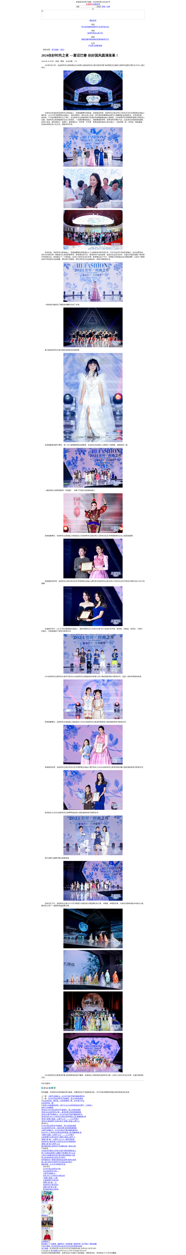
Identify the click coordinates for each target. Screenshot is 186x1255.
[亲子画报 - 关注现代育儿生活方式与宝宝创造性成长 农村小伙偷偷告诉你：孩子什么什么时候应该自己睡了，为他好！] (67, 1105)
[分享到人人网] (52, 1088)
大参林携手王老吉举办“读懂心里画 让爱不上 (63, 1121)
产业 (90, 45)
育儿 (93, 45)
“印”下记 (44, 1202)
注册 (108, 6)
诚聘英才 (60, 1244)
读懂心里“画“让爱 (50, 1187)
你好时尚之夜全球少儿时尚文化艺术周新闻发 (58, 1141)
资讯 (62, 49)
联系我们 (44, 1244)
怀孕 (92, 33)
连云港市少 (45, 1228)
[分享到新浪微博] (47, 1088)
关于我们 (85, 1244)
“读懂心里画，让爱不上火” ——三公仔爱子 (62, 1119)
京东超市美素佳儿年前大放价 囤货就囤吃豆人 (58, 1151)
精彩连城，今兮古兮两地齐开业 (53, 1164)
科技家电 (98, 39)
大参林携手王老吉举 (51, 1180)
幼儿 (96, 33)
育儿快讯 (84, 27)
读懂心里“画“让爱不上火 (50, 1144)
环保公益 (105, 27)
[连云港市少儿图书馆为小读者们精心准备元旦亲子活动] (47, 1227)
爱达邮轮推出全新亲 (51, 1189)
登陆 (103, 6)
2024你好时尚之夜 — (51, 1171)
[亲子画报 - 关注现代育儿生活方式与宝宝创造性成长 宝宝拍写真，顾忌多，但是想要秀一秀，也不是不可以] (62, 1101)
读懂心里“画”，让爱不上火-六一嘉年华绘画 (57, 1139)
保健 (100, 45)
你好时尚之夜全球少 (51, 1185)
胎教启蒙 (84, 39)
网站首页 (93, 20)
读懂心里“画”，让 (50, 1182)
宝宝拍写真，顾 (47, 1103)
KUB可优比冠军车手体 (52, 1169)
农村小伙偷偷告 (47, 1107)
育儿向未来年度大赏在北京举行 (53, 1157)
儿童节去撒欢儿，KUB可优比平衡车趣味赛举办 (66, 1096)
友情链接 (69, 1244)
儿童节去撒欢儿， (50, 1173)
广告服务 (52, 1244)
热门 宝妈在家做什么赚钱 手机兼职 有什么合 (58, 1153)
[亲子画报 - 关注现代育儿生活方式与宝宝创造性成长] (61, 1246)
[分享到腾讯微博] (50, 1088)
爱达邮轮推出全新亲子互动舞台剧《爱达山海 (58, 1146)
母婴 (97, 45)
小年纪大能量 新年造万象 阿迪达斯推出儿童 (58, 1155)
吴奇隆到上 (45, 1241)
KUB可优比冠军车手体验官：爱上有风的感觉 (65, 1098)
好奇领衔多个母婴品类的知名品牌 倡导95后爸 (58, 1160)
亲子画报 (55, 49)
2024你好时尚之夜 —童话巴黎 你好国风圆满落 (63, 1112)
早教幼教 (91, 39)
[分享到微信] (55, 1088)
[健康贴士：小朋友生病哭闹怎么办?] (47, 1214)
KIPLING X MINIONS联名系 (54, 1176)
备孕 (89, 33)
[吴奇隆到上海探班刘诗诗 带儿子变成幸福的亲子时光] (47, 1240)
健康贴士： (45, 1215)
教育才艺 (105, 39)
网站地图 (93, 1244)
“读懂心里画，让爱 (50, 1178)
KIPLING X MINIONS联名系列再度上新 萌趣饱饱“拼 (66, 1116)
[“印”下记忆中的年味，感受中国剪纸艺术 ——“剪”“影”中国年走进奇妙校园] (47, 1201)
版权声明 (77, 1244)
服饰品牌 (91, 27)
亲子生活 (98, 27)
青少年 (100, 33)
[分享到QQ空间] (45, 1088)
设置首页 (96, 4)
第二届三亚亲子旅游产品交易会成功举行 (56, 1162)
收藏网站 (89, 4)
